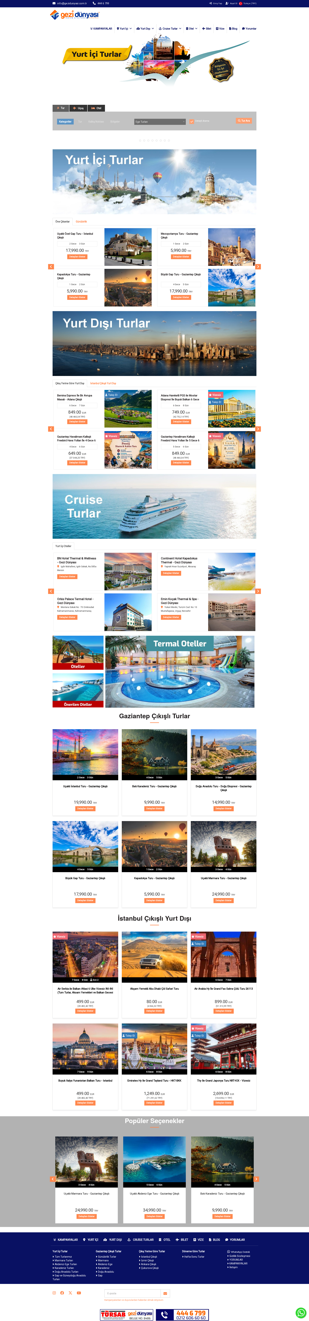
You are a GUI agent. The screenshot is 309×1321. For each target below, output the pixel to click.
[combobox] (160, 122)
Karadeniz (103, 1268)
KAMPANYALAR (103, 28)
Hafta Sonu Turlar (194, 1256)
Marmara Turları (64, 1260)
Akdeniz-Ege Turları (66, 1264)
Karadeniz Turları (64, 1268)
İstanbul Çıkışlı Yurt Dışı (103, 383)
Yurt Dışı (145, 28)
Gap (100, 1275)
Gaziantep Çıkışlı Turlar (108, 1251)
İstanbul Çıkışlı (149, 1256)
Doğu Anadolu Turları (66, 1271)
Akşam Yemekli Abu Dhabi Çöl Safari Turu (154, 988)
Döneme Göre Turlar (193, 1251)
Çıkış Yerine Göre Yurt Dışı (69, 383)
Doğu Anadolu (106, 1271)
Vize (221, 28)
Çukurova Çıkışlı (150, 1268)
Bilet (208, 28)
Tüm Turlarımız (63, 1256)
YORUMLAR (236, 1259)
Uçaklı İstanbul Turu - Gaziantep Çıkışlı (85, 786)
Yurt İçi (124, 28)
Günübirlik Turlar (107, 1256)
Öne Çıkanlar (62, 221)
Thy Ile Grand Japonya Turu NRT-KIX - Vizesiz (223, 1080)
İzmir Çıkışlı (147, 1260)
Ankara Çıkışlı (148, 1264)
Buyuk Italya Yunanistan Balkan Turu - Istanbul (85, 1080)
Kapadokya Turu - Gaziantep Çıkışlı (154, 878)
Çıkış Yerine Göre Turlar (152, 1251)
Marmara (103, 1260)
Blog (234, 28)
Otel (191, 28)
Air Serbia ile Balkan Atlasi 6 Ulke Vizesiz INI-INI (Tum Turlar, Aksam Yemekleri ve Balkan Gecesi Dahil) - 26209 (85, 992)
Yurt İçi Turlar (60, 1251)
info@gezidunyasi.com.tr (72, 3)
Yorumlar (251, 28)
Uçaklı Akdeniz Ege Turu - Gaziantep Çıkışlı (86, 1193)
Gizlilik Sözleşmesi (239, 1256)
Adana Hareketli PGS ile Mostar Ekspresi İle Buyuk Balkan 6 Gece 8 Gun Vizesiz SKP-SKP (76, 399)
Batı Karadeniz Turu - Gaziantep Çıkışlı (154, 786)
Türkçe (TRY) (249, 3)
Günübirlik (81, 221)
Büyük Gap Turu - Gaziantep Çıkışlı (77, 274)
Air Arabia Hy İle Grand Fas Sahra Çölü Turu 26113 (223, 988)
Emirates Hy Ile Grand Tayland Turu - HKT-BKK (154, 1080)
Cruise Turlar (170, 28)
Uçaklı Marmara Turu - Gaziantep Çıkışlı (223, 878)
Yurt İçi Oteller (63, 546)
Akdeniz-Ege (105, 1264)
